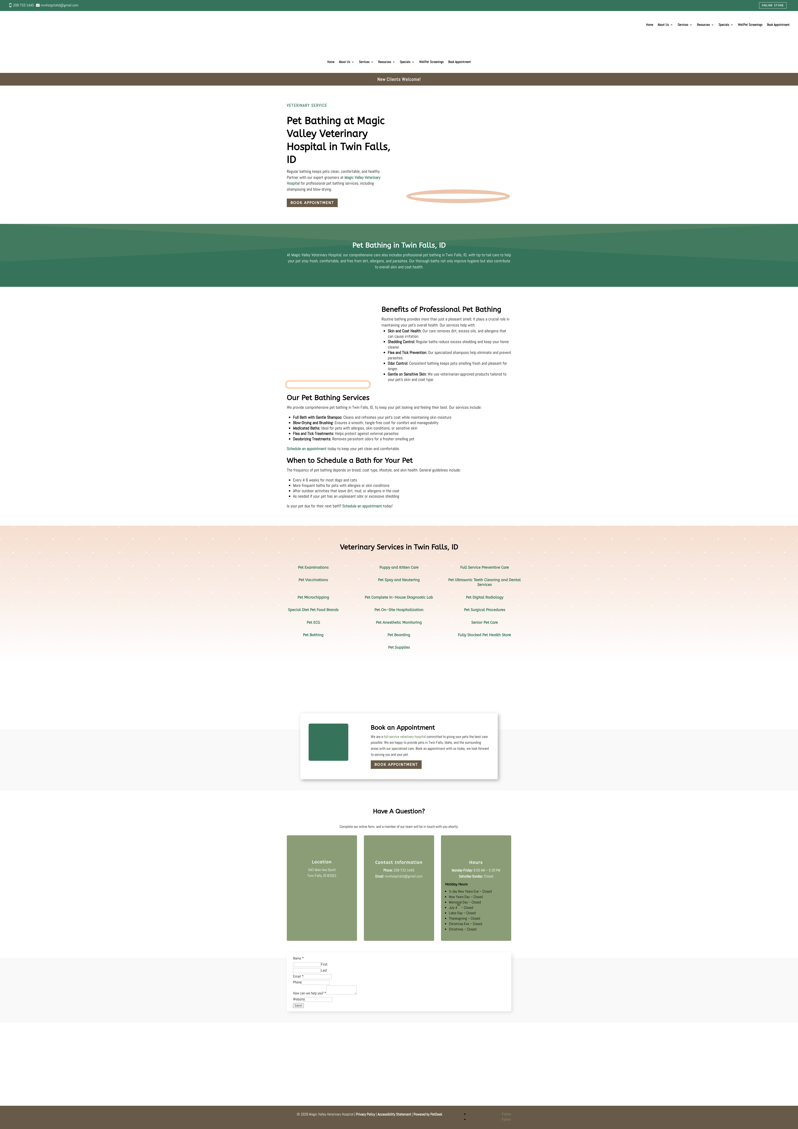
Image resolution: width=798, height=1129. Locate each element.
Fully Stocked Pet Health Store (484, 635)
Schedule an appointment (306, 448)
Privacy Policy (365, 1114)
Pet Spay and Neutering (399, 580)
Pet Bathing (313, 635)
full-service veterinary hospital (405, 736)
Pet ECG (313, 622)
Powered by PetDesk (428, 1114)
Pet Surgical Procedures (484, 609)
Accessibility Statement (394, 1114)
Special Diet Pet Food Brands (313, 609)
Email (298, 976)
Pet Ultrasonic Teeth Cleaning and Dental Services (484, 582)
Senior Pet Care (484, 622)
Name (298, 958)
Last (324, 970)
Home (649, 24)
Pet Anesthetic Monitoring (399, 622)
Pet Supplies (399, 647)
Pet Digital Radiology (484, 597)
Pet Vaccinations (313, 580)
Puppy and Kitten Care (399, 567)
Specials (724, 24)
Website (299, 999)
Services (683, 24)
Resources (703, 24)
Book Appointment (312, 202)
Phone (297, 982)
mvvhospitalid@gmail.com (403, 876)
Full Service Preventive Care (484, 567)
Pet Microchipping (313, 597)
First (324, 964)
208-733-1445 (404, 870)
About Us (663, 24)
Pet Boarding (399, 635)
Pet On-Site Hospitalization (399, 609)
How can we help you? (309, 993)
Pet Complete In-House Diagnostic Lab (399, 597)
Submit (298, 1005)
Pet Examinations (313, 567)
